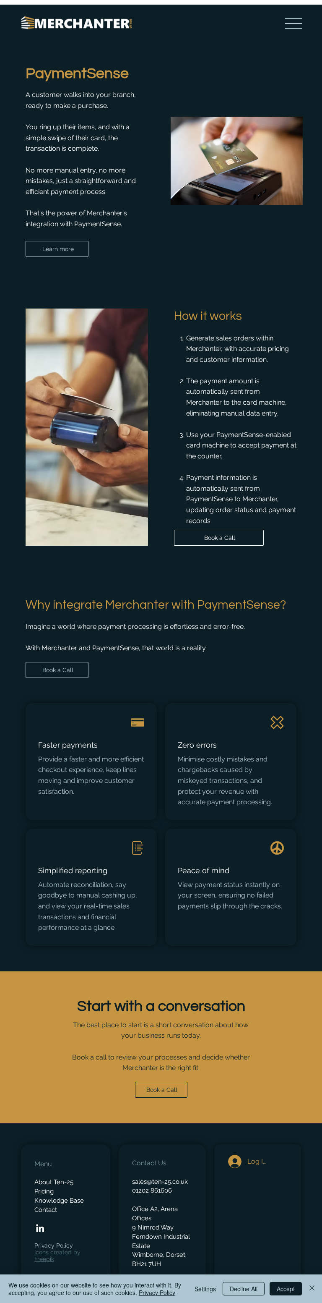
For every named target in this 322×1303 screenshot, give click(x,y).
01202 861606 (152, 1190)
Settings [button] (205, 1289)
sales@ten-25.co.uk (160, 1181)
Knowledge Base (59, 1200)
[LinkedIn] (40, 1228)
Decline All (243, 1289)
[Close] (312, 1288)
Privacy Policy (53, 1245)
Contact (45, 1209)
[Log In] (232, 1161)
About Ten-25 (53, 1181)
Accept (286, 1289)
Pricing (44, 1191)
